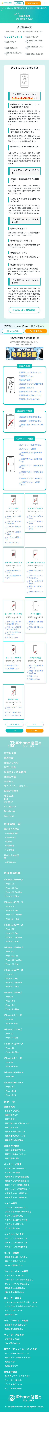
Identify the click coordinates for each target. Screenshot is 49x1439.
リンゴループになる (14, 712)
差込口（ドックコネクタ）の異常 (20, 1349)
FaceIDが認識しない (13, 1265)
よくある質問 (14, 724)
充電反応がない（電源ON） (32, 478)
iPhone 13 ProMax (13, 937)
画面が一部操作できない (31, 421)
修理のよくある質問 (15, 772)
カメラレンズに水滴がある (36, 528)
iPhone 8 (9, 1019)
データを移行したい (13, 1384)
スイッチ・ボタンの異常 (35, 562)
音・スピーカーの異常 (13, 614)
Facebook (9, 811)
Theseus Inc (21, 1406)
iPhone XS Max (12, 1009)
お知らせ (9, 781)
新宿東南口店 (12, 833)
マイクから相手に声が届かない (14, 633)
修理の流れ (10, 767)
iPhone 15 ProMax (13, 892)
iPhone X (9, 996)
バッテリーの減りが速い (31, 445)
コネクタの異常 (35, 658)
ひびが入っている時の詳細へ (24, 310)
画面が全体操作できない (31, 417)
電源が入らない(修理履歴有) (31, 460)
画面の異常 (24, 366)
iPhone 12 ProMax (13, 959)
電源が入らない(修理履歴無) (31, 453)
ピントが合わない (13, 542)
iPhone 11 (9, 974)
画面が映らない (27, 376)
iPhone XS (10, 1005)
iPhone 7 (9, 1033)
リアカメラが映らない (14, 528)
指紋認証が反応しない (36, 592)
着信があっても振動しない (36, 623)
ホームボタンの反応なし (36, 571)
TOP (3, 8)
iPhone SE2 (10, 1090)
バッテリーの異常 (24, 438)
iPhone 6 (9, 1062)
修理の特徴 (10, 776)
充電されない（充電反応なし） (18, 1189)
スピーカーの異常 (13, 1297)
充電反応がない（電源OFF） (30, 483)
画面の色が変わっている (31, 391)
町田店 (9, 841)
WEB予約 (14, 331)
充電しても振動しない (36, 628)
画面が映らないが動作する (32, 384)
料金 (34, 724)
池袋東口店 (11, 837)
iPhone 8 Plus (11, 1023)
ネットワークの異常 (13, 658)
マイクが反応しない (13, 1310)
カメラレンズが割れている (36, 517)
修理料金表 (10, 753)
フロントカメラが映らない (14, 517)
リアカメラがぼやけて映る (14, 533)
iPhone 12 (9, 951)
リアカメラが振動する (14, 538)
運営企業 (9, 795)
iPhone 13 (9, 929)
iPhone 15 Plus (12, 896)
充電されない (33, 676)
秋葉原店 (10, 845)
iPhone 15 (9, 883)
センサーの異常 (11, 1252)
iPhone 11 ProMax (13, 982)
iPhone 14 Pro (11, 910)
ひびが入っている (12, 1110)
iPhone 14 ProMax (13, 914)
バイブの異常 (35, 614)
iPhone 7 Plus (11, 1037)
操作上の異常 (13, 699)
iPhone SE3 (10, 1095)
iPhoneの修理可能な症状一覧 (17, 8)
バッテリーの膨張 (28, 449)
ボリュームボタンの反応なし (36, 582)
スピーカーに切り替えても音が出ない (14, 628)
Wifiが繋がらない (13, 665)
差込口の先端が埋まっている (36, 666)
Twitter (8, 801)
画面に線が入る (27, 387)
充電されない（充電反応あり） (32, 466)
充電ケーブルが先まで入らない (36, 672)
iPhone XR (10, 1000)
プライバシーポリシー (16, 786)
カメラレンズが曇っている (36, 522)
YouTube (9, 815)
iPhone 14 (9, 906)
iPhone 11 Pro (11, 978)
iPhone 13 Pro (11, 933)
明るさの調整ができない (14, 576)
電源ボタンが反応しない (36, 587)
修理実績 (9, 757)
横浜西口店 (11, 862)
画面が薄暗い (26, 380)
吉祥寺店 (10, 849)
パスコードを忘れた (14, 715)
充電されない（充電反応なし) (32, 473)
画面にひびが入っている (31, 372)
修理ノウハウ (11, 762)
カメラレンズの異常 (35, 508)
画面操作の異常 (24, 410)
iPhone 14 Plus (12, 918)
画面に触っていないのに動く (32, 425)
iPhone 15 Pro (11, 887)
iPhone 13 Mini (12, 941)
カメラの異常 (13, 508)
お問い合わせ (11, 790)
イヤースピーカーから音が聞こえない (14, 623)
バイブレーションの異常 (16, 1320)
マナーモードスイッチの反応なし (36, 576)
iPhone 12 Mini (12, 964)
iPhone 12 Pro (11, 955)
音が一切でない (12, 637)
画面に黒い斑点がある (30, 399)
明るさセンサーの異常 (13, 562)
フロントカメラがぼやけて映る (14, 522)
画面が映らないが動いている (17, 1123)
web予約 (34, 730)
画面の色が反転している (31, 395)
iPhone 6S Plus (12, 1052)
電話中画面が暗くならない (14, 571)
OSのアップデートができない (14, 708)
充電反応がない (34, 679)
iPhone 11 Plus (12, 986)
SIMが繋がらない (13, 669)
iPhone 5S (10, 1076)
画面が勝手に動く (12, 1158)
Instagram (10, 806)
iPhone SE (10, 1086)
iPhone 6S (10, 1047)
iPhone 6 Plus (11, 1066)
